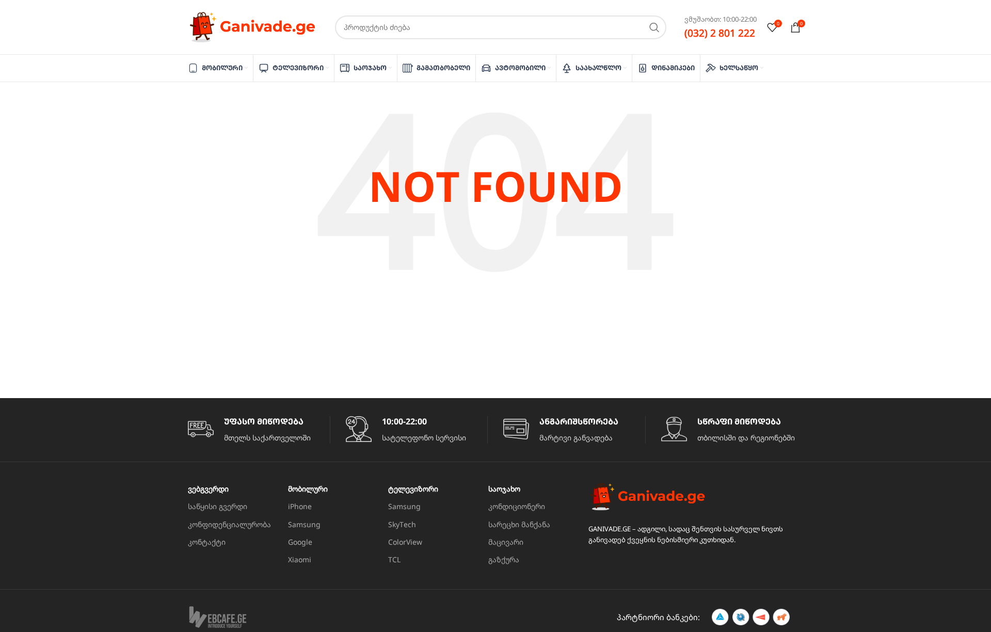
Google (300, 542)
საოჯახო (504, 489)
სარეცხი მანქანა (519, 524)
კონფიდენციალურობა (229, 524)
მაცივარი (505, 542)
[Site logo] (252, 26)
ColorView (405, 542)
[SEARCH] (654, 27)
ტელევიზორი (413, 489)
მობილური (308, 489)
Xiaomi (299, 559)
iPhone (300, 506)
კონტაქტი (207, 542)
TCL (394, 559)
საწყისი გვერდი (217, 506)
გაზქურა (503, 559)
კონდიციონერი (516, 506)
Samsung (304, 524)
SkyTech (402, 524)
